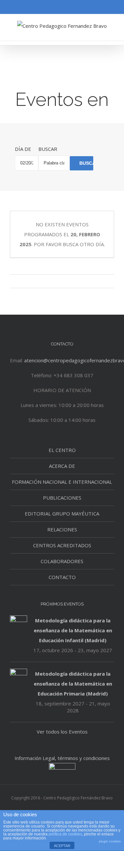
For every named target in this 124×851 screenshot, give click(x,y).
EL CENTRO (62, 450)
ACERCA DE (62, 466)
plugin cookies (110, 841)
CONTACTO (62, 577)
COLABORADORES (62, 561)
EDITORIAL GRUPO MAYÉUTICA (62, 513)
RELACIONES (62, 529)
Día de (23, 149)
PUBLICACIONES (62, 497)
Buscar (47, 149)
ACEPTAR (62, 846)
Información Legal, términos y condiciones (62, 758)
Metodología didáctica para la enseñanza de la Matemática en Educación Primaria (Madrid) (73, 683)
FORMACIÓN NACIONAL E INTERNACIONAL (62, 481)
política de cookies (65, 834)
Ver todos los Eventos (62, 731)
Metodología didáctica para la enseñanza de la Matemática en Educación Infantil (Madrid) (73, 630)
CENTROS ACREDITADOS (62, 545)
